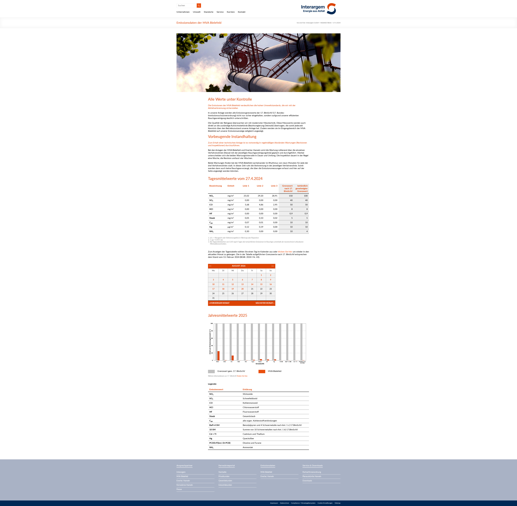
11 (223, 284)
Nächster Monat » (265, 303)
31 (213, 298)
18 (223, 289)
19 (233, 289)
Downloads (307, 481)
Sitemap (337, 503)
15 (261, 284)
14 (252, 284)
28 (252, 294)
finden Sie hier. (242, 376)
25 (223, 294)
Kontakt (241, 12)
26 (233, 294)
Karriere (231, 12)
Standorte (208, 12)
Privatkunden (224, 476)
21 (252, 289)
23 (271, 289)
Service (220, 12)
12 (233, 284)
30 (271, 294)
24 (213, 294)
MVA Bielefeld (182, 476)
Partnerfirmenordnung (312, 472)
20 (242, 289)
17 (213, 289)
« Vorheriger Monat (219, 303)
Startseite (222, 472)
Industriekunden (225, 485)
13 (242, 284)
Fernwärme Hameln (185, 485)
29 (261, 294)
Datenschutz (284, 503)
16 (271, 284)
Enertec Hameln (183, 481)
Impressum (274, 503)
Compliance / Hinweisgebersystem (303, 503)
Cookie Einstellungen (325, 503)
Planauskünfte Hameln (312, 476)
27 (242, 294)
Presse (179, 489)
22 (261, 289)
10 (213, 284)
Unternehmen (183, 12)
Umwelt (196, 12)
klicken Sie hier (285, 252)
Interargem (181, 472)
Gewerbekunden (225, 481)
